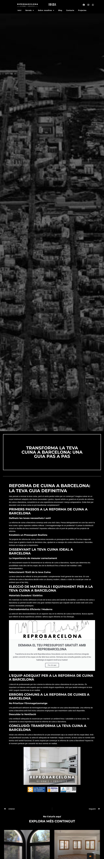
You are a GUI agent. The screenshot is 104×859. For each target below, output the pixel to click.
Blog (60, 10)
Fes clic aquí (52, 665)
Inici (19, 10)
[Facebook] (84, 5)
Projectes (82, 10)
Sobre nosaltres (45, 10)
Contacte (70, 10)
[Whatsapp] (93, 5)
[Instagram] (88, 5)
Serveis (28, 10)
